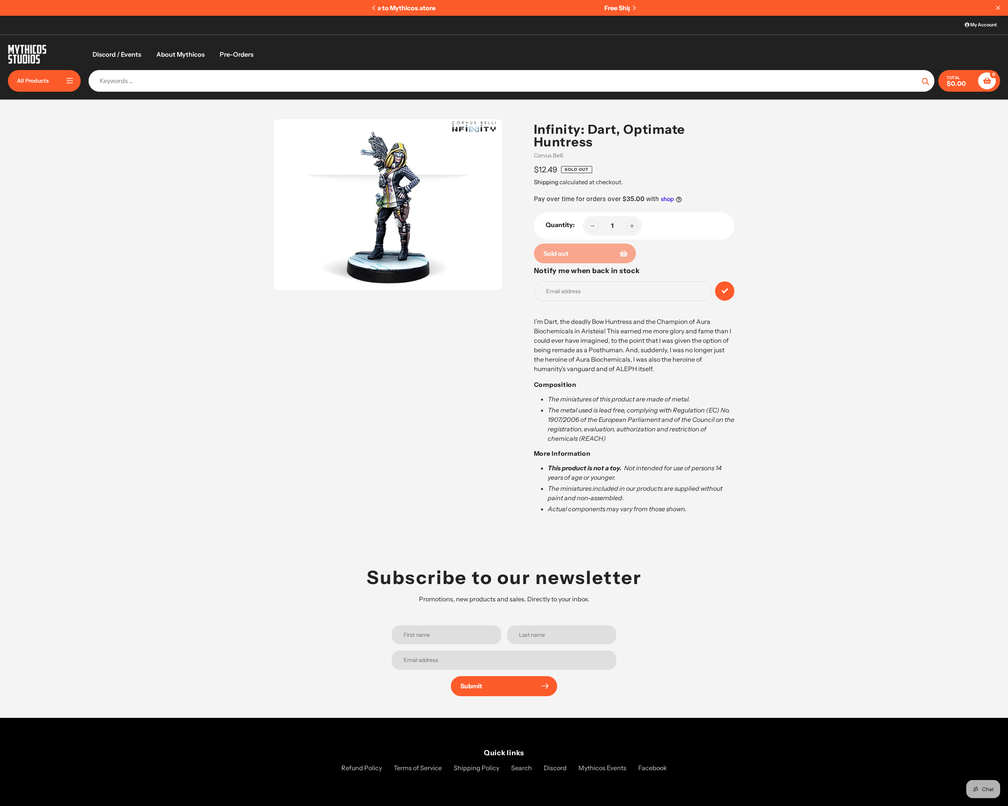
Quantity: (560, 225)
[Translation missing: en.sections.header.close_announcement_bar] (998, 8)
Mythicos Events (602, 768)
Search (521, 768)
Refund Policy (361, 768)
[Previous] (374, 8)
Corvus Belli (548, 155)
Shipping (546, 182)
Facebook (652, 768)
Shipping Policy (476, 768)
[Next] (634, 8)
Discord (555, 768)
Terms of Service (418, 768)
